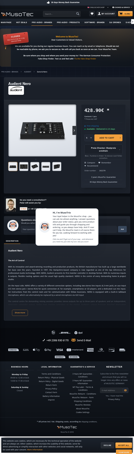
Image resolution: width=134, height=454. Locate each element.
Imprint (51, 400)
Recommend (92, 166)
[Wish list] (92, 13)
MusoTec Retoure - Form (83, 397)
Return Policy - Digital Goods (51, 381)
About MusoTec (83, 408)
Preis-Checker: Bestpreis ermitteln (105, 149)
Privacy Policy (51, 389)
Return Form (51, 385)
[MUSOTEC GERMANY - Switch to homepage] (17, 14)
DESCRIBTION (12, 241)
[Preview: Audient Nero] (12, 166)
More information (35, 449)
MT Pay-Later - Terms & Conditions (83, 388)
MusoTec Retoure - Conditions (83, 394)
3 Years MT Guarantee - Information (82, 382)
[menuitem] (122, 7)
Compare (91, 162)
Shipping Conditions (83, 401)
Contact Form (51, 392)
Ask (122, 229)
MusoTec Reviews (83, 405)
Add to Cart (106, 137)
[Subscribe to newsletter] (125, 390)
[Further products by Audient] (16, 90)
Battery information (51, 396)
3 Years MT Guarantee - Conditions (82, 375)
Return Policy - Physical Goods (51, 377)
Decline (107, 445)
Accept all (123, 445)
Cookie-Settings (83, 412)
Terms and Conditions (51, 374)
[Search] (77, 13)
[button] (20, 313)
